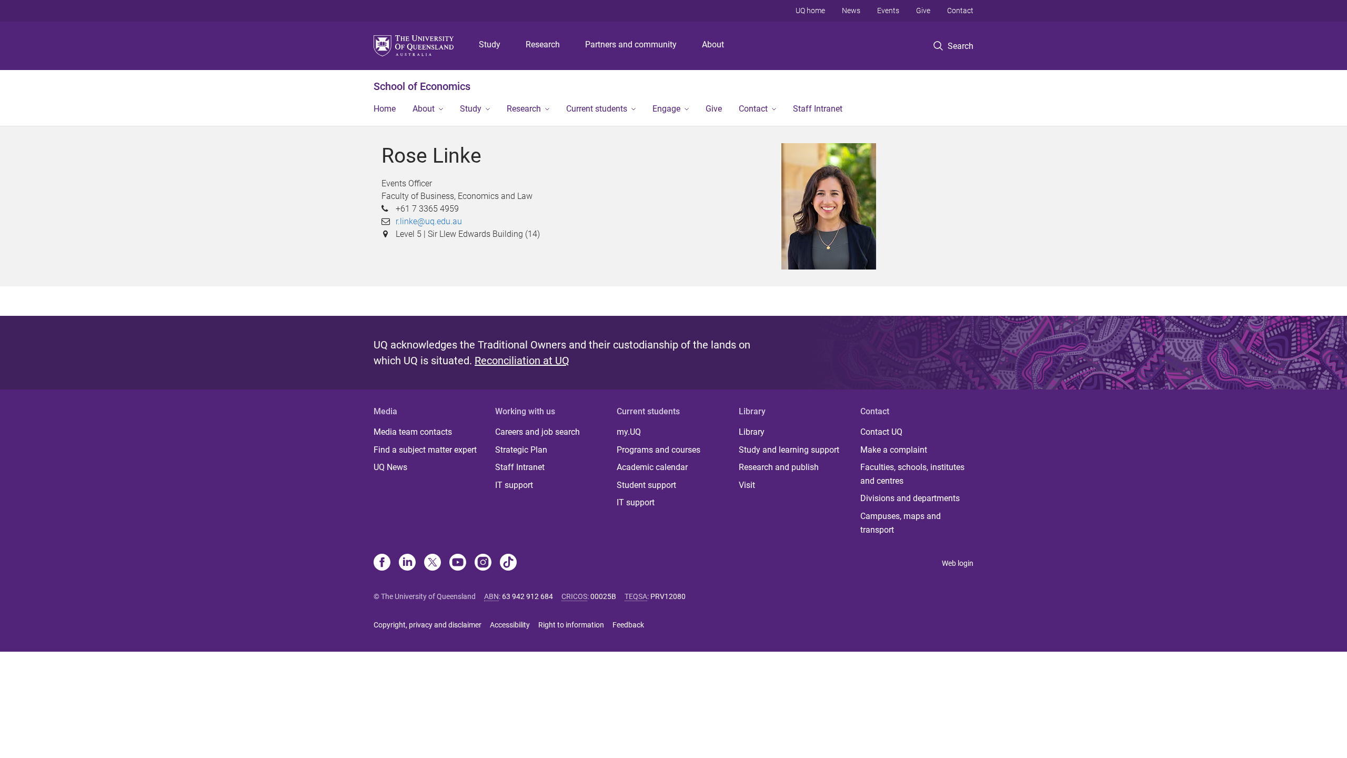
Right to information (571, 625)
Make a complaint (893, 450)
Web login (957, 563)
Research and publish (779, 467)
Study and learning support (789, 450)
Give (923, 10)
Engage (666, 109)
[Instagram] (483, 563)
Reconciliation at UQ (522, 360)
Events (888, 10)
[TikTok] (508, 563)
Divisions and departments (910, 498)
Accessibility (510, 625)
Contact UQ (881, 432)
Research (543, 44)
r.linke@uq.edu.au (429, 221)
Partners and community (631, 44)
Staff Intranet (817, 109)
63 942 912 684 (527, 596)
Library (752, 432)
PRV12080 (668, 596)
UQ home (810, 10)
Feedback (628, 625)
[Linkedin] (407, 563)
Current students (596, 109)
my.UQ (629, 432)
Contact (960, 10)
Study (489, 44)
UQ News (390, 467)
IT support (514, 485)
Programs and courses (658, 450)
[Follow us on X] (432, 563)
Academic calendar (652, 467)
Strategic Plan (521, 450)
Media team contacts (413, 432)
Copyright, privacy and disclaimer (427, 625)
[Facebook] (382, 563)
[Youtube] (457, 563)
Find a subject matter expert (425, 450)
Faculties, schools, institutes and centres (912, 474)
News (851, 10)
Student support (646, 485)
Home (385, 109)
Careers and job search (537, 432)
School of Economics (422, 86)
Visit (747, 485)
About (713, 44)
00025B (603, 596)
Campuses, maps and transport (900, 523)
